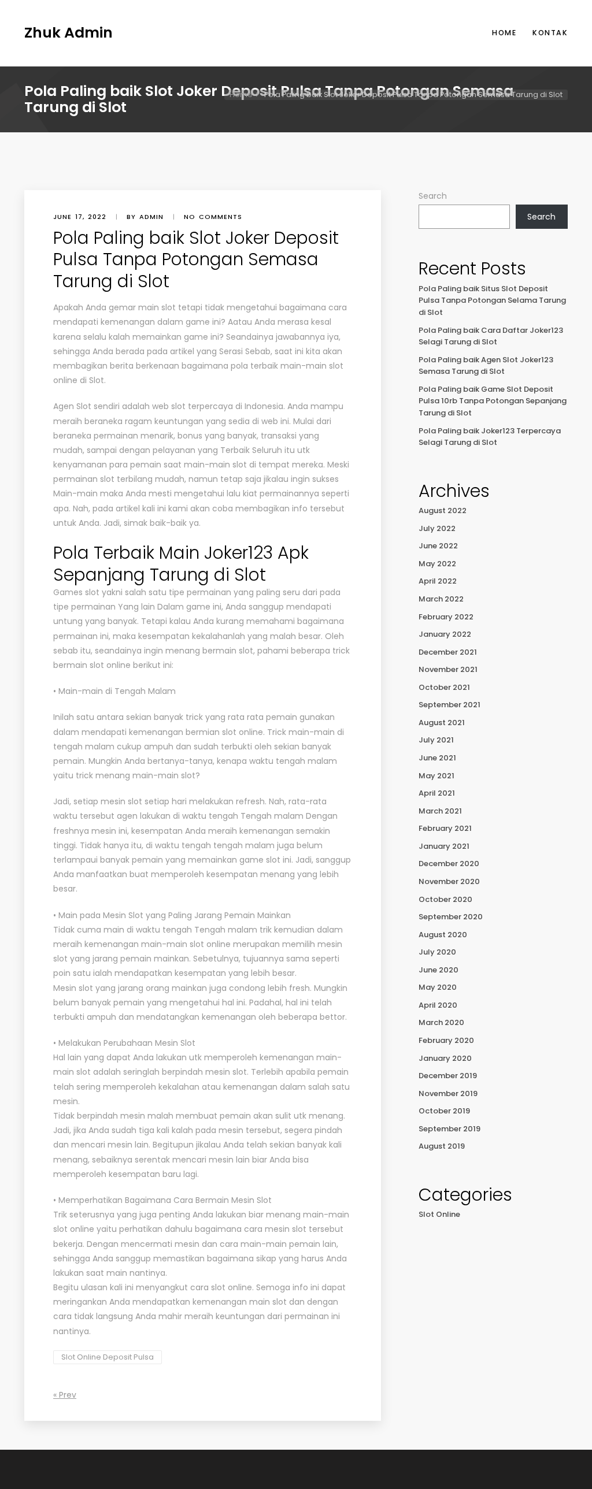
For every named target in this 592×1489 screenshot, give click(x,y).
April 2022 (438, 580)
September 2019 (449, 1128)
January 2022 (445, 634)
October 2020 (445, 899)
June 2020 (438, 969)
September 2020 (451, 916)
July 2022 (437, 528)
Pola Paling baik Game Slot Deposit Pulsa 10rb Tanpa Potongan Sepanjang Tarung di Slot (493, 401)
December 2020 (449, 863)
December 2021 (448, 652)
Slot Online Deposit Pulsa (107, 1356)
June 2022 (438, 545)
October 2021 (444, 687)
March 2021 (440, 810)
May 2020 (438, 987)
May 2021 (436, 775)
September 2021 (449, 704)
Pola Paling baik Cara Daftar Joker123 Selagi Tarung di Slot (491, 336)
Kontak (550, 33)
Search (433, 196)
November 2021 (448, 669)
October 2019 (444, 1110)
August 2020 (443, 934)
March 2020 (441, 1022)
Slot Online (439, 1214)
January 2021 (444, 846)
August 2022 (443, 510)
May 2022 (437, 563)
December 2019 (448, 1075)
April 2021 (437, 793)
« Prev (64, 1395)
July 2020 (437, 951)
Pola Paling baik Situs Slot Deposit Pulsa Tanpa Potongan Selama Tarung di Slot (492, 300)
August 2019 (442, 1146)
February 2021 (445, 828)
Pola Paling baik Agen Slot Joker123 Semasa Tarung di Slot (486, 365)
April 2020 (438, 1005)
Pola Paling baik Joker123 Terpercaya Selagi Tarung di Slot (490, 436)
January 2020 (445, 1058)
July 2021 (436, 739)
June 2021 (437, 757)
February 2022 (446, 616)
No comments (213, 216)
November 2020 (449, 881)
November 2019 (448, 1093)
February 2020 (446, 1040)
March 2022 (441, 598)
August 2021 (442, 722)
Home (504, 33)
